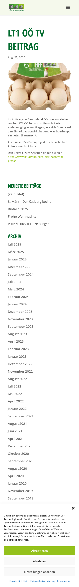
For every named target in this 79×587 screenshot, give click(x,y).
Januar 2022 (17, 408)
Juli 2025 (14, 244)
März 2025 (16, 252)
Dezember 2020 (20, 446)
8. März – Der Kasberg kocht (29, 201)
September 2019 (21, 498)
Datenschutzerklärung (42, 581)
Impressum (63, 581)
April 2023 (16, 341)
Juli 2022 (14, 386)
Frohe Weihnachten (23, 216)
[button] (73, 508)
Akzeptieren (39, 551)
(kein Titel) (16, 194)
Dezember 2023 (20, 311)
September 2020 (21, 461)
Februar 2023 (18, 349)
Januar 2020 (17, 483)
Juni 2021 (15, 431)
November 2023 (20, 319)
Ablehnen (39, 561)
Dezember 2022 (20, 364)
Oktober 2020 (18, 453)
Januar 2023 (17, 356)
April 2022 (16, 401)
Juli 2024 (14, 282)
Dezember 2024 (20, 266)
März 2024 (16, 289)
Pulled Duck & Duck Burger (28, 224)
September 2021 (21, 416)
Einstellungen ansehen (39, 572)
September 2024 (21, 274)
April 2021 (16, 438)
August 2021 (17, 423)
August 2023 (17, 334)
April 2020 (16, 476)
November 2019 (20, 491)
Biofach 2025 (18, 209)
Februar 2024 (18, 296)
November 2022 (20, 371)
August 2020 (17, 468)
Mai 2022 (15, 394)
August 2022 (17, 379)
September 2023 (21, 326)
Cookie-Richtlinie (18, 581)
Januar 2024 (17, 304)
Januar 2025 (17, 259)
